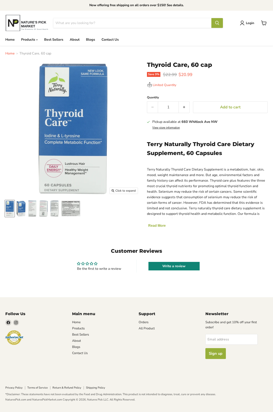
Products (28, 39)
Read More (157, 225)
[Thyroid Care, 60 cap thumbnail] (10, 208)
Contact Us (110, 39)
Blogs (90, 39)
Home (10, 39)
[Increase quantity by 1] (184, 107)
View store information (166, 127)
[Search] (217, 23)
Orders (143, 322)
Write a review (174, 266)
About (75, 39)
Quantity (153, 97)
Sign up (215, 353)
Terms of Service (37, 388)
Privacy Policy (14, 388)
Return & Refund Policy (66, 388)
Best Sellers (53, 39)
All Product (147, 328)
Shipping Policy (95, 388)
